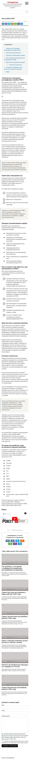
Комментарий (6, 716)
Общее (19, 21)
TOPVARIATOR (12, 2)
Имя (3, 705)
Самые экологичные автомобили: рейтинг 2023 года (15, 617)
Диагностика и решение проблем (15, 62)
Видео (8, 71)
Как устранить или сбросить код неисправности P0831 (14, 58)
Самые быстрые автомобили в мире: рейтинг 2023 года (14, 593)
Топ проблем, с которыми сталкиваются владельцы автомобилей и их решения (12, 568)
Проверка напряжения (15, 64)
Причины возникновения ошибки (15, 55)
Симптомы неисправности (13, 52)
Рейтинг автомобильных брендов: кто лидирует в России (15, 665)
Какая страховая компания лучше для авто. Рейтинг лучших (15, 641)
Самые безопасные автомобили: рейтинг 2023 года (14, 688)
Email (3, 710)
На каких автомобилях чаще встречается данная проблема (13, 68)
